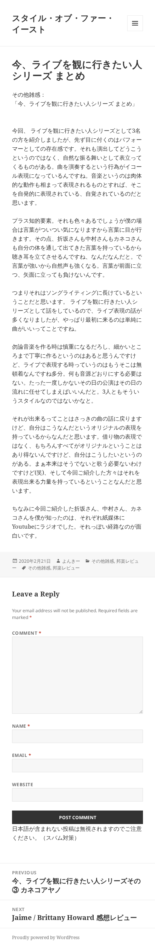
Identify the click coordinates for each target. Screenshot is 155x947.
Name (21, 726)
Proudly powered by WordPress (45, 937)
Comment (26, 633)
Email (21, 755)
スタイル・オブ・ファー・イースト (63, 23)
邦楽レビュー (66, 568)
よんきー (71, 561)
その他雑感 (102, 561)
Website (22, 784)
